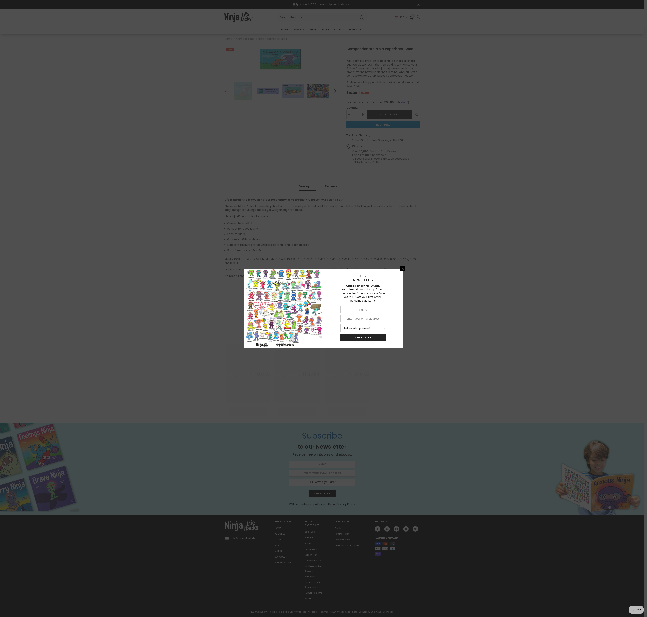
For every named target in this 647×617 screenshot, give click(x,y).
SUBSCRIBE (363, 337)
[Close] (402, 268)
